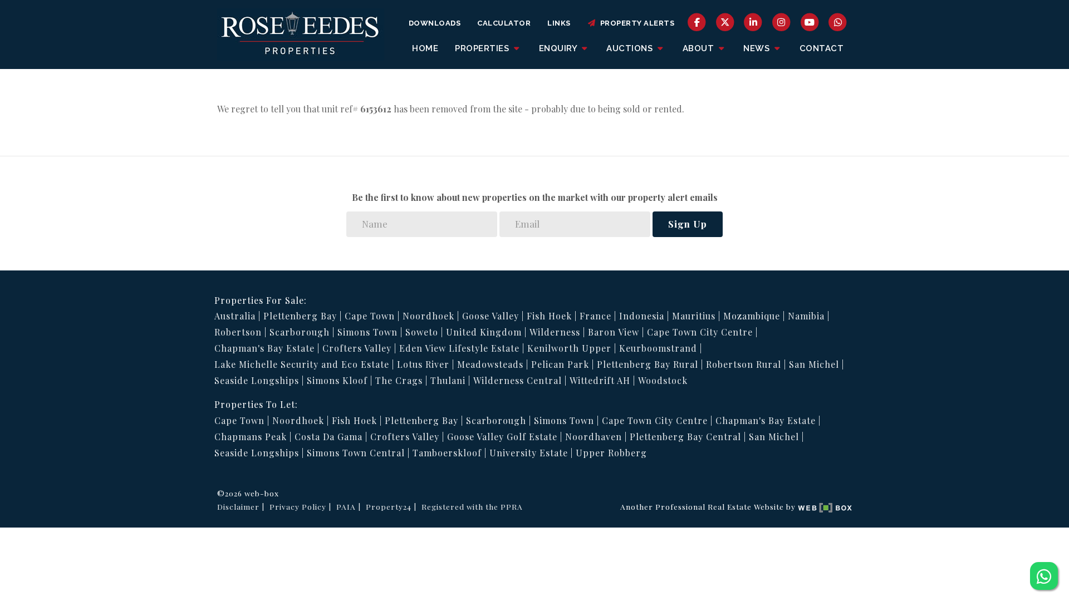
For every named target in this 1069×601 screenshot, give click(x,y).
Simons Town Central (356, 453)
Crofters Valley (356, 348)
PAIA (346, 506)
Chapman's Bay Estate (264, 348)
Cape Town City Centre (700, 332)
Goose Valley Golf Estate (502, 436)
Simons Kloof (337, 380)
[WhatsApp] (837, 21)
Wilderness (554, 332)
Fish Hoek (549, 316)
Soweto (421, 332)
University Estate (528, 453)
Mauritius (693, 316)
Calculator (504, 23)
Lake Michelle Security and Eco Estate (301, 364)
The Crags (399, 380)
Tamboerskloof (447, 453)
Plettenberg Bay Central (685, 436)
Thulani (447, 380)
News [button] (757, 48)
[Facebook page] (697, 21)
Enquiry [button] (559, 48)
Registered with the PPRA (472, 506)
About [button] (700, 48)
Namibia (806, 316)
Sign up (687, 224)
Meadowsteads (490, 364)
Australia (235, 316)
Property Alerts (635, 23)
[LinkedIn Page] (753, 21)
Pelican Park (560, 364)
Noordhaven (593, 436)
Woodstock (663, 380)
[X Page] (725, 21)
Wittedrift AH (600, 380)
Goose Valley (490, 316)
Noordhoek (428, 316)
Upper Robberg (611, 453)
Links (559, 23)
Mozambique (751, 316)
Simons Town (367, 332)
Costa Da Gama (328, 436)
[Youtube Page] (810, 21)
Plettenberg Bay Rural (647, 364)
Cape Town (370, 316)
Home (425, 48)
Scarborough (299, 332)
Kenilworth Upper (569, 348)
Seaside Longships (256, 380)
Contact (822, 48)
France (595, 316)
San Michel (814, 364)
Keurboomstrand (658, 348)
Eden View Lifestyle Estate (459, 348)
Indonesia (641, 316)
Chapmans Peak (250, 436)
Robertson (238, 332)
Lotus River (423, 364)
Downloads (435, 23)
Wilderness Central (517, 380)
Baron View (613, 332)
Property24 (388, 506)
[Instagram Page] (781, 21)
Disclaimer (238, 506)
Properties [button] (483, 48)
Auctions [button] (630, 48)
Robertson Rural (743, 364)
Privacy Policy (297, 506)
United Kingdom (484, 332)
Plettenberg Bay (300, 316)
